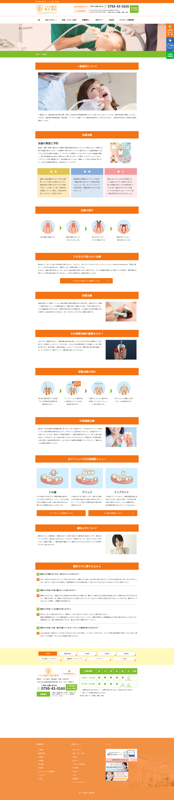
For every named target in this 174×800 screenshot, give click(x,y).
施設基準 (75, 779)
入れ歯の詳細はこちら (113, 513)
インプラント (42, 775)
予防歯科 (41, 768)
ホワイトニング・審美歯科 (46, 771)
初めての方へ (50, 20)
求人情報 (75, 768)
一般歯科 (41, 750)
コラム (75, 775)
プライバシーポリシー (79, 782)
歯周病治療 (41, 753)
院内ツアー (100, 20)
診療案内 (85, 20)
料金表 (111, 20)
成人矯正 (41, 764)
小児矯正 (41, 760)
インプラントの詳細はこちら (61, 513)
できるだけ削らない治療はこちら (86, 280)
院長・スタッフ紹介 (69, 20)
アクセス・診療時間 (126, 20)
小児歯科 (41, 757)
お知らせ (75, 771)
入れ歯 (40, 779)
